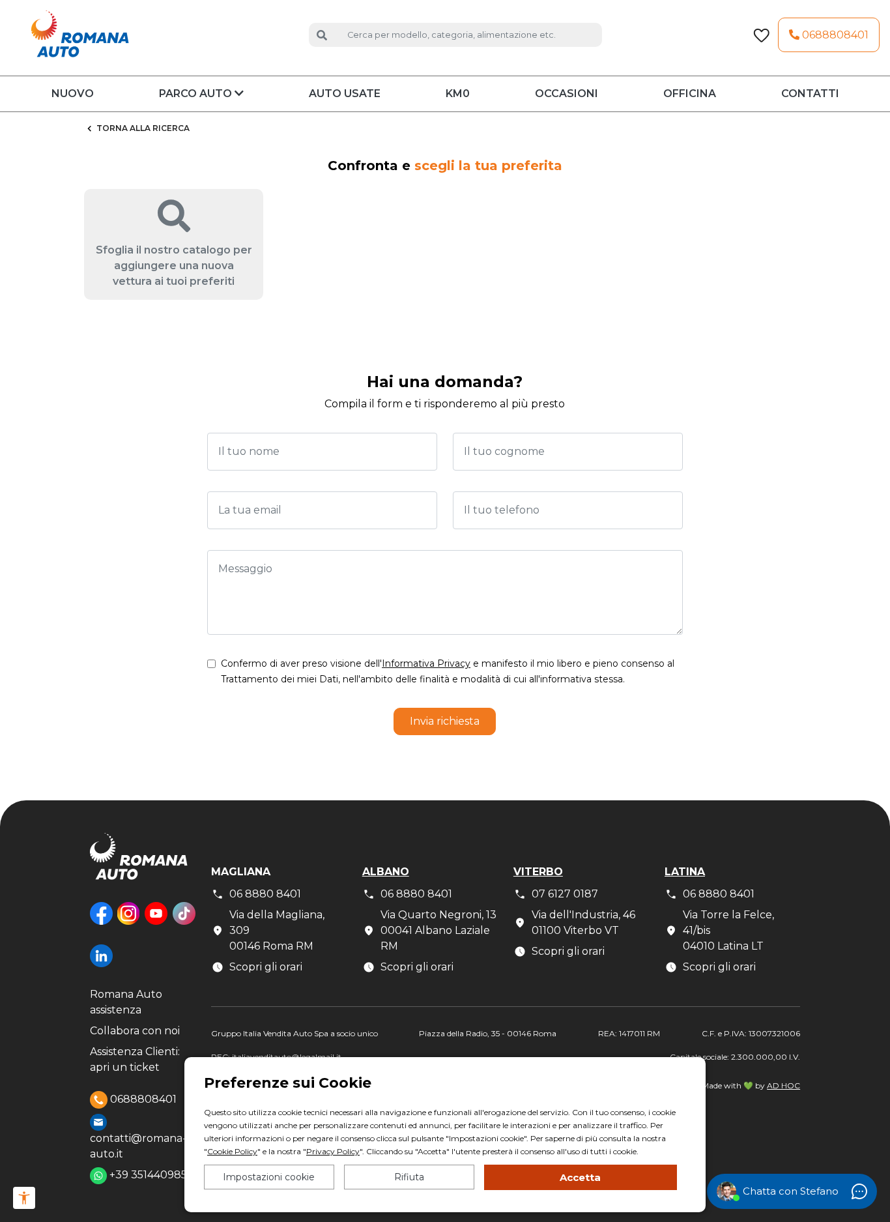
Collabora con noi (135, 1031)
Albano (385, 872)
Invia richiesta (445, 721)
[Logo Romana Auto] (139, 866)
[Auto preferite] (761, 35)
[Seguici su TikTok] (184, 923)
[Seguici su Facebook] (101, 923)
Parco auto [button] (197, 93)
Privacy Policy (333, 1151)
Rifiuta (409, 1177)
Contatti (810, 93)
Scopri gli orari (265, 967)
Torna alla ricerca (143, 128)
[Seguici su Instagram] (128, 923)
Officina (689, 93)
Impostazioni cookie (269, 1177)
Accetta (580, 1177)
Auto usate (344, 93)
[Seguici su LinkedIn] (101, 965)
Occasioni (566, 93)
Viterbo (538, 872)
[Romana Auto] (80, 34)
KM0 (458, 93)
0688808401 (833, 35)
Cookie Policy (232, 1151)
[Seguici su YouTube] (156, 923)
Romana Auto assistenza (126, 1002)
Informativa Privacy (426, 663)
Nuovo (72, 93)
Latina (685, 872)
